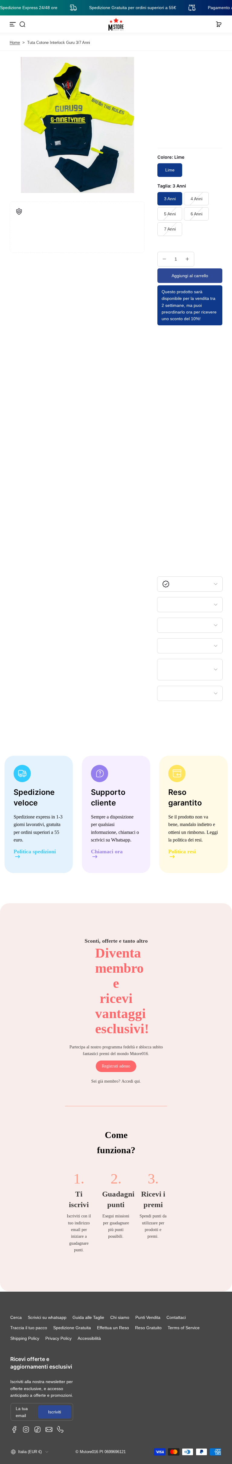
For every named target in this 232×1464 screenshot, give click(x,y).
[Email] (49, 1429)
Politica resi (182, 852)
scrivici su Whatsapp (110, 839)
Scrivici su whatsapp (47, 1317)
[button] (22, 24)
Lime (170, 170)
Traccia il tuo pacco (28, 1327)
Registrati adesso (116, 1066)
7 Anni (170, 229)
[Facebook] (14, 1429)
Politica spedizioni (35, 852)
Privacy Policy (58, 1338)
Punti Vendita (147, 1317)
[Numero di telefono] (60, 1429)
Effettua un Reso (113, 1327)
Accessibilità (89, 1338)
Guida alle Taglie (88, 1317)
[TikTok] (37, 1429)
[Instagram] (26, 1429)
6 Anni (196, 213)
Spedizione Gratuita (72, 1327)
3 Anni (170, 198)
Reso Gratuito (148, 1327)
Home (15, 43)
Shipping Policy (24, 1338)
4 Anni (196, 198)
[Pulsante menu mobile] (13, 24)
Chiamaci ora (107, 852)
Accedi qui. (131, 1081)
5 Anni (170, 213)
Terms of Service (184, 1327)
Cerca (16, 1317)
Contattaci (176, 1317)
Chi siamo (119, 1317)
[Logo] (116, 24)
